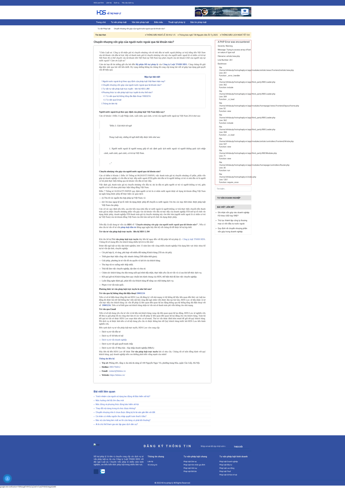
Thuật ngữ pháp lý (176, 22)
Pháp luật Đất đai (190, 471)
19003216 (140, 293)
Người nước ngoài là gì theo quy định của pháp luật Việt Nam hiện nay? (134, 81)
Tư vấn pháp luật (119, 22)
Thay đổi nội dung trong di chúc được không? (116, 408)
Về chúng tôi (152, 465)
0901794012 (115, 367)
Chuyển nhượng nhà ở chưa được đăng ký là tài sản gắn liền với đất (125, 412)
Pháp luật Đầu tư (225, 465)
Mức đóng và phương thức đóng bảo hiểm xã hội (117, 404)
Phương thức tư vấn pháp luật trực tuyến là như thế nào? (128, 92)
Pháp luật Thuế (225, 471)
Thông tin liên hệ (110, 103)
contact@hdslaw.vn (117, 371)
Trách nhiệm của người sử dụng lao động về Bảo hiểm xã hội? (123, 396)
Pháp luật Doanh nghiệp (228, 462)
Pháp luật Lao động (226, 468)
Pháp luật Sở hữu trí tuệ (228, 475)
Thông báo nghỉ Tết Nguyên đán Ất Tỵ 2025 (181, 35)
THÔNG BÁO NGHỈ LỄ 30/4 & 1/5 (144, 35)
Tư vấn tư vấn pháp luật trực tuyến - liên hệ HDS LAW (126, 89)
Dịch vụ (116, 3)
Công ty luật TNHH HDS (194, 239)
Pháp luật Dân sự (190, 462)
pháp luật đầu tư (128, 227)
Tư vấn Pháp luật (104, 29)
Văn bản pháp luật (140, 22)
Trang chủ (101, 22)
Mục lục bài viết (152, 77)
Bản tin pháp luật (198, 22)
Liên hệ (108, 3)
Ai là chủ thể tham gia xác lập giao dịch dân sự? (117, 424)
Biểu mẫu (158, 22)
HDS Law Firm (99, 3)
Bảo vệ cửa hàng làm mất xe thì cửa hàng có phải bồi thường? (123, 420)
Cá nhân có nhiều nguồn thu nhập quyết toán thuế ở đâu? (121, 416)
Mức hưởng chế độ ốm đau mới (110, 400)
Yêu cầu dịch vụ (128, 3)
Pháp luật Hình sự (190, 468)
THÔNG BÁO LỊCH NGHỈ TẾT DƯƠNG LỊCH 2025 (225, 35)
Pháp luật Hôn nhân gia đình (194, 465)
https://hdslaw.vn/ (117, 375)
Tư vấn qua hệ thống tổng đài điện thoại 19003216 (128, 96)
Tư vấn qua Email (113, 100)
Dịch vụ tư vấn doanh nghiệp (114, 340)
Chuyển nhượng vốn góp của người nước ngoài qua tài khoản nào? (132, 85)
